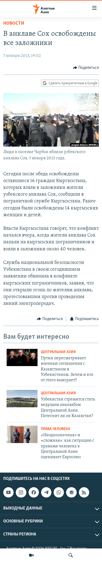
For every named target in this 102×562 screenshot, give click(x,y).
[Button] (86, 67)
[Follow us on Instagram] (21, 492)
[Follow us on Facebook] (34, 492)
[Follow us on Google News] (71, 492)
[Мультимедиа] (31, 555)
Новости (13, 23)
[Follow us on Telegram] (46, 492)
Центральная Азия (58, 352)
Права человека (55, 429)
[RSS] (84, 492)
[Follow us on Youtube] (8, 492)
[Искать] (71, 555)
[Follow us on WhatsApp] (59, 492)
